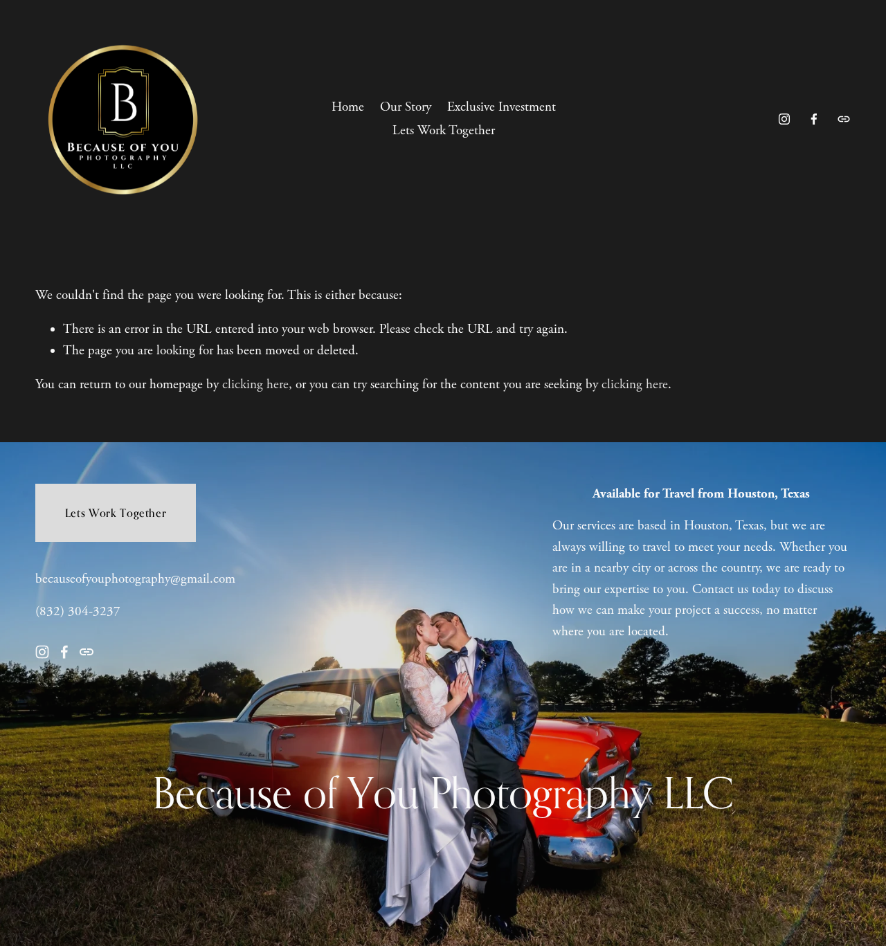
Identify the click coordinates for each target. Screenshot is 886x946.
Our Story (405, 107)
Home (348, 107)
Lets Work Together (443, 130)
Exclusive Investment (501, 107)
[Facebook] (814, 119)
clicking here (255, 384)
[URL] (844, 119)
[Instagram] (784, 119)
